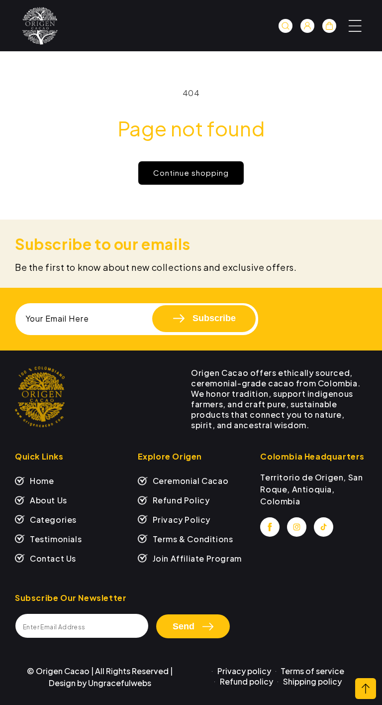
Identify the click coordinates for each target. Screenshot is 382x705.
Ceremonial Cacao (191, 480)
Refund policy (246, 681)
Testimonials (56, 539)
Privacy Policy (181, 519)
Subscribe (214, 318)
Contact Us (53, 558)
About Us (48, 500)
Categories (53, 519)
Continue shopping (191, 172)
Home (42, 480)
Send (183, 626)
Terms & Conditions (193, 539)
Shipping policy (312, 681)
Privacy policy (244, 671)
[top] (365, 688)
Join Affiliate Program (197, 558)
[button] (355, 26)
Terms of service (312, 671)
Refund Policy (181, 500)
